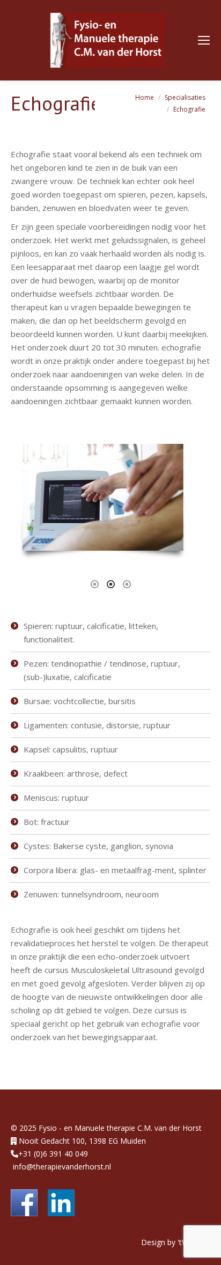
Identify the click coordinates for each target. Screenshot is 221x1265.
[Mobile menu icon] (203, 40)
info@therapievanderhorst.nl (62, 1166)
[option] (112, 499)
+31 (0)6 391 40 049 (53, 1154)
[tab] (94, 583)
